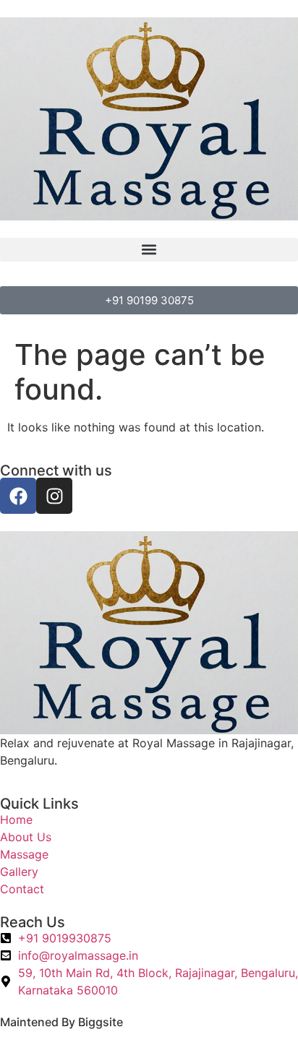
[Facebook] (18, 496)
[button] (149, 250)
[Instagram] (54, 496)
